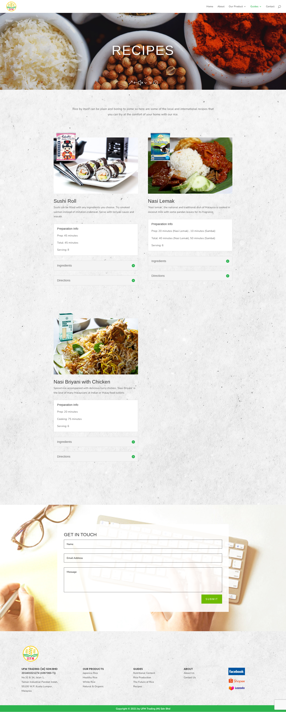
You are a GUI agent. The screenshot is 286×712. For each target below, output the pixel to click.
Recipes (137, 686)
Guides (254, 6)
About (220, 6)
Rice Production (142, 677)
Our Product (236, 6)
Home (209, 6)
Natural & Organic (93, 686)
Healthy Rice (90, 677)
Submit (212, 599)
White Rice (89, 682)
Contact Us (190, 677)
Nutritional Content (144, 673)
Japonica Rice (90, 673)
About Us (189, 673)
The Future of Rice (143, 682)
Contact (270, 6)
